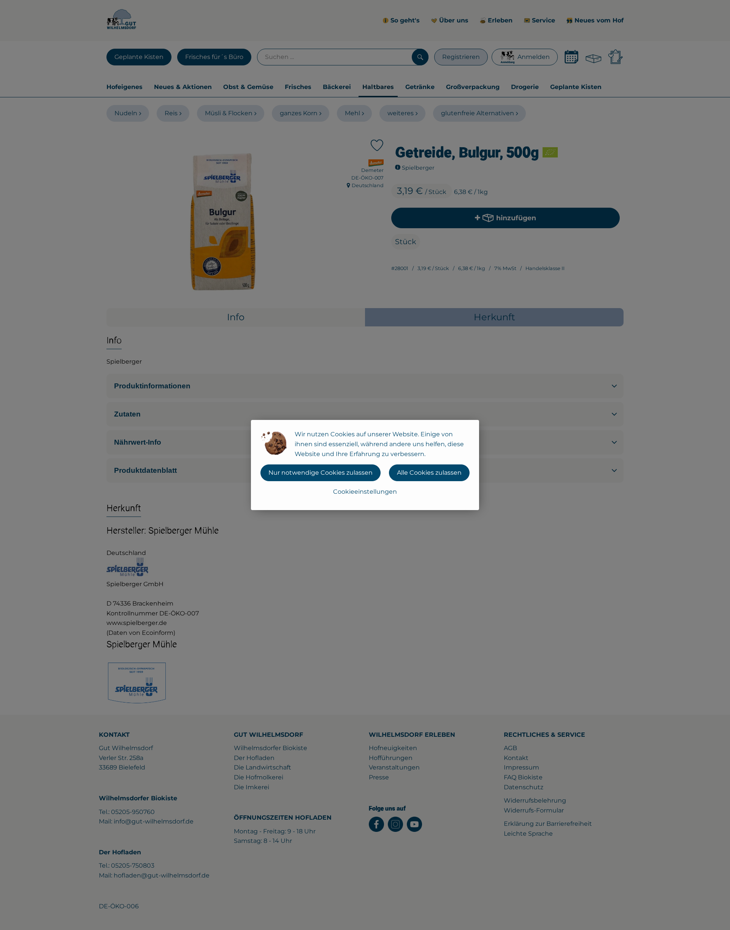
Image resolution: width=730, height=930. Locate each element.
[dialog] (365, 465)
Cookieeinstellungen (365, 491)
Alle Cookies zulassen (429, 472)
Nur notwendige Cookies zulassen (320, 472)
